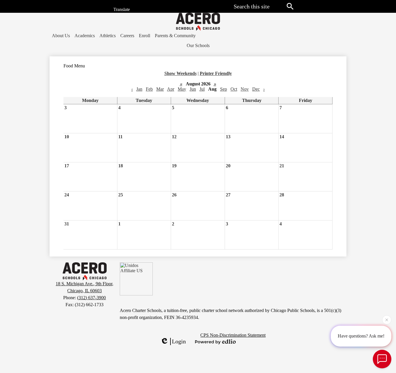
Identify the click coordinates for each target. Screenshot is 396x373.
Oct (233, 89)
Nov (245, 89)
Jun (193, 89)
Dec (256, 89)
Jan (139, 89)
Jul (202, 89)
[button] (61, 36)
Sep (223, 89)
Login (179, 341)
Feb (149, 89)
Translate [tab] (121, 9)
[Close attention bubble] (386, 320)
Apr (170, 89)
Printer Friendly (216, 73)
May (182, 89)
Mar (160, 89)
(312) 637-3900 (91, 297)
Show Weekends (180, 73)
